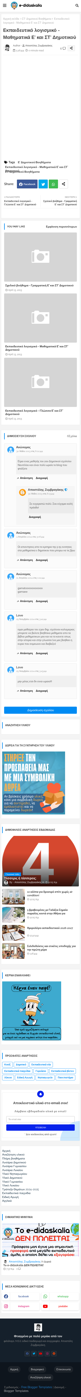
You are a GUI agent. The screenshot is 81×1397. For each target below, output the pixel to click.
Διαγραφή (42, 478)
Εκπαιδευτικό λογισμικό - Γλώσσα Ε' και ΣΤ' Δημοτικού (34, 412)
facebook (23, 1296)
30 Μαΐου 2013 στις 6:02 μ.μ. (29, 451)
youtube (63, 1306)
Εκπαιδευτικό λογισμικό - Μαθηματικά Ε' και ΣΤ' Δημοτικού (36, 167)
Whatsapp (53, 184)
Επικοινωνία (63, 1369)
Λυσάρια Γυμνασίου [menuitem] (14, 1166)
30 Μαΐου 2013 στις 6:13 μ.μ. (41, 493)
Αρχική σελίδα (11, 18)
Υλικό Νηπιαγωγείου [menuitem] (14, 1173)
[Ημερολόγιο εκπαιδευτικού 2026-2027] (13, 933)
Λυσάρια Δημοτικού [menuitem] (14, 1162)
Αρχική (14, 1369)
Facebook (29, 184)
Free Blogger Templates (36, 1387)
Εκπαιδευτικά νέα (41, 1064)
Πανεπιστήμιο (65, 1077)
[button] (77, 5)
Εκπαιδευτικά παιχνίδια (17, 1071)
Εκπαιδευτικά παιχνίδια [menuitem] (16, 1193)
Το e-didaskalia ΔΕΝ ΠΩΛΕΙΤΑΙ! (23, 1265)
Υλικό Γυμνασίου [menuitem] (12, 1181)
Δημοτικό (21, 1064)
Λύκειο (8, 1077)
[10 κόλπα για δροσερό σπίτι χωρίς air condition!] (13, 897)
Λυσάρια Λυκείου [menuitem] (12, 1170)
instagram (23, 1306)
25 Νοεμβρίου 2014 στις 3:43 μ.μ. (31, 671)
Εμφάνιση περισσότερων (61, 226)
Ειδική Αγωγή (24, 1077)
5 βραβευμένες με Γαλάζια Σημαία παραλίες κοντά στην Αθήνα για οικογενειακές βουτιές (47, 913)
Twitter (43, 184)
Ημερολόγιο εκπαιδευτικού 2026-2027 (50, 928)
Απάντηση (26, 478)
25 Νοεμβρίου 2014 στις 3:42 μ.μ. (31, 619)
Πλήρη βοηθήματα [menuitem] (13, 1158)
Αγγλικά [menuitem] (7, 1200)
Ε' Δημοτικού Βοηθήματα (34, 162)
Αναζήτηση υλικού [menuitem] (13, 1154)
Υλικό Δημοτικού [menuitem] (12, 1177)
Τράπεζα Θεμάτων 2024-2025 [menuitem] (20, 1189)
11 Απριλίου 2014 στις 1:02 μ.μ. (30, 578)
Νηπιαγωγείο (45, 1077)
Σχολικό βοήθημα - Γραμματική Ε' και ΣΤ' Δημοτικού (39, 285)
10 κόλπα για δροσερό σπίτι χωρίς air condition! (50, 893)
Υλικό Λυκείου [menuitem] (10, 1185)
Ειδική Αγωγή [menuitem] (10, 1197)
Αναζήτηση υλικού (40, 1377)
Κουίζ (7, 1064)
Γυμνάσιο (41, 1071)
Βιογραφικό (37, 1369)
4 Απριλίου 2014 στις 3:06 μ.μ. (30, 537)
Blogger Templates (16, 1390)
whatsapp (63, 1296)
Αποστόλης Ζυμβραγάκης (46, 489)
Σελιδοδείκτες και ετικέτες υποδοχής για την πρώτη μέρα (51, 948)
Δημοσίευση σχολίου (40, 710)
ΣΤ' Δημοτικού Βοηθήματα (36, 18)
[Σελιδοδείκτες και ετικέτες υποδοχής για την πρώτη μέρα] (13, 951)
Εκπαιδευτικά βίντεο (62, 1071)
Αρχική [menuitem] (6, 1150)
